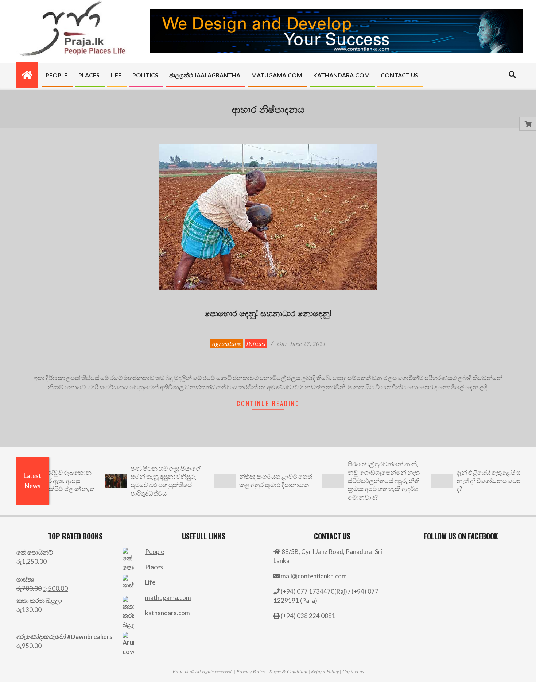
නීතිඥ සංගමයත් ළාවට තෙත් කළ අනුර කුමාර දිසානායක (256, 481)
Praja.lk (180, 671)
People (154, 551)
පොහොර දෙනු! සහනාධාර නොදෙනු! (268, 313)
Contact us (353, 671)
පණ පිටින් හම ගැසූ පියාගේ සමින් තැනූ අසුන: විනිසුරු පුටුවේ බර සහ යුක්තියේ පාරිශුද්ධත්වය (146, 481)
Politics (255, 343)
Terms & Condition (288, 671)
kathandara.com (167, 613)
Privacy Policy (250, 671)
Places (154, 567)
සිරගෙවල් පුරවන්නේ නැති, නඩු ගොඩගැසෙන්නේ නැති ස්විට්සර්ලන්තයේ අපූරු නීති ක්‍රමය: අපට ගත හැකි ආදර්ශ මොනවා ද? (364, 480)
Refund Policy (325, 671)
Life (150, 582)
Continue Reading (268, 403)
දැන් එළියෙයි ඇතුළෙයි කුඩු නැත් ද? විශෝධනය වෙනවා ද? (473, 481)
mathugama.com (168, 597)
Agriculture (226, 343)
